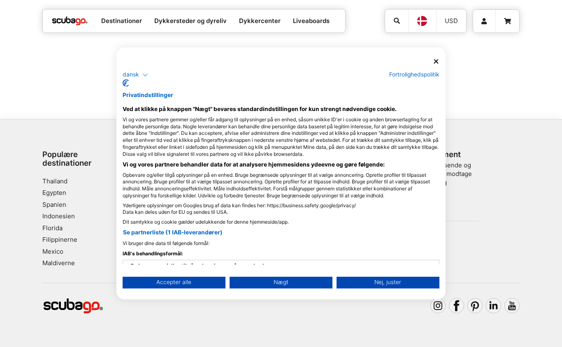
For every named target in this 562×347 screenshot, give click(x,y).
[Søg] (396, 20)
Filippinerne (59, 239)
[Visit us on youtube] (512, 306)
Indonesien (58, 216)
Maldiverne (58, 263)
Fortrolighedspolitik (414, 74)
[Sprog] (422, 20)
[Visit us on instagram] (438, 306)
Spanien (54, 204)
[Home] (70, 21)
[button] (135, 75)
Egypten (54, 193)
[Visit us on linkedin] (494, 306)
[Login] (484, 21)
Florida (52, 228)
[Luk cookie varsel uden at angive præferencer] (436, 61)
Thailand (54, 181)
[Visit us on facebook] (456, 306)
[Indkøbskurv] (507, 21)
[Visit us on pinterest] (475, 306)
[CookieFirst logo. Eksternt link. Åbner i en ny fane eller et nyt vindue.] (126, 83)
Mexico (52, 251)
